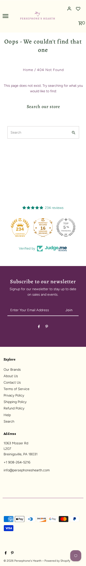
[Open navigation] (9, 16)
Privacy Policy (14, 395)
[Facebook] (39, 327)
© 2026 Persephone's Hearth (23, 560)
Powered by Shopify (57, 560)
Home (28, 70)
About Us (11, 376)
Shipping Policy (15, 402)
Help (7, 415)
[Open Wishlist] (78, 8)
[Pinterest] (46, 327)
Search (9, 421)
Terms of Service (16, 389)
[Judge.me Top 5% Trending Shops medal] (65, 227)
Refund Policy (14, 408)
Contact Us (12, 382)
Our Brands (12, 369)
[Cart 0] (80, 22)
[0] (80, 22)
